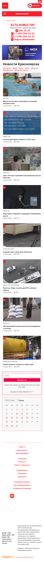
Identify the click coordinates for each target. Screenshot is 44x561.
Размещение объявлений (22, 488)
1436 (17, 367)
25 (22, 422)
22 (7, 422)
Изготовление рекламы (22, 485)
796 (17, 331)
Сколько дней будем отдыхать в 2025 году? (19, 139)
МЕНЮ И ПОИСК (22, 14)
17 (17, 417)
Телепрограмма (22, 470)
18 (22, 417)
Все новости (7, 68)
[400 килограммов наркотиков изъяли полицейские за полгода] (22, 309)
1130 (17, 106)
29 (7, 426)
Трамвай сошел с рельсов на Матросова (17, 252)
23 (12, 422)
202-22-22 (24, 30)
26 (27, 422)
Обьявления (22, 473)
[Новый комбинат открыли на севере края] (22, 348)
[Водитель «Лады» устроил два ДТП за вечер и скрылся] (22, 271)
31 (17, 426)
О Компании (22, 459)
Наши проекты (22, 450)
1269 (17, 142)
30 (12, 426)
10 (17, 413)
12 (27, 413)
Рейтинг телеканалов (22, 465)
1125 (17, 218)
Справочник (22, 477)
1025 (17, 180)
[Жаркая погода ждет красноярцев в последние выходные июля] (22, 85)
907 (17, 292)
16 (12, 417)
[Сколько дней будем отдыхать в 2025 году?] (22, 123)
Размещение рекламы (22, 482)
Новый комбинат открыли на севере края (18, 364)
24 (17, 422)
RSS (31, 392)
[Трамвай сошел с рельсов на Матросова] (22, 235)
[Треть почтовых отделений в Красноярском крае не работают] (22, 159)
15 (7, 417)
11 (22, 413)
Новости (22, 447)
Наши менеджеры (22, 453)
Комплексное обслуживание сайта (24, 557)
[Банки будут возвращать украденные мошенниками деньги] (22, 197)
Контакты (22, 462)
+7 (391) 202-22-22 (24, 33)
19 (27, 417)
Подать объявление (24, 39)
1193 (17, 254)
